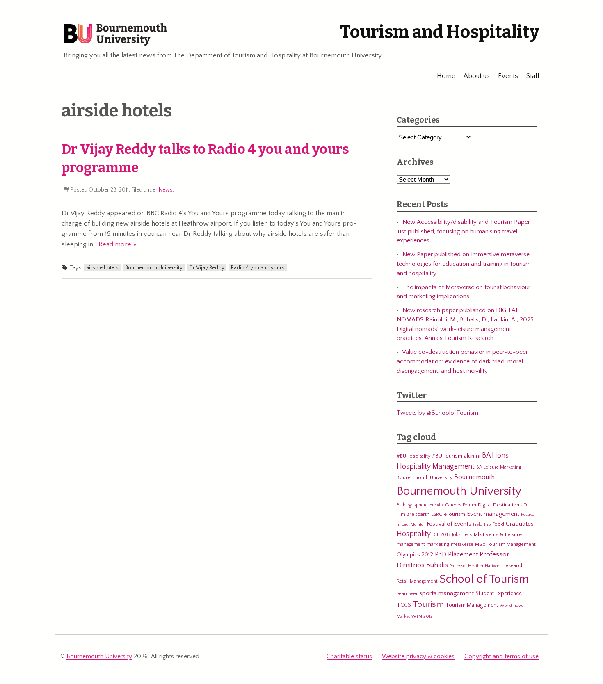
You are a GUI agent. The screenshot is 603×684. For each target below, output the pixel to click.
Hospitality (414, 534)
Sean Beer (407, 593)
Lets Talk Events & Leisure (492, 534)
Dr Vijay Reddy (206, 268)
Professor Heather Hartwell (476, 565)
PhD (440, 554)
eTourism (454, 514)
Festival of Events (449, 524)
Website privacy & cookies (418, 656)
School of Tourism (484, 579)
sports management (446, 593)
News (166, 190)
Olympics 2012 (415, 555)
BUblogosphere (412, 505)
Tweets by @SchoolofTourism (437, 412)
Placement (463, 554)
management (411, 544)
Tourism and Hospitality (439, 32)
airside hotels (102, 268)
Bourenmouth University (424, 477)
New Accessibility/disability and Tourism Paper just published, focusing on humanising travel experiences (463, 231)
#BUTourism (447, 456)
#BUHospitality (413, 456)
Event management (493, 514)
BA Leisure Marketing (498, 467)
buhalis (436, 505)
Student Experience (498, 593)
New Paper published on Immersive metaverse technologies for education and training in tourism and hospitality (464, 263)
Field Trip (482, 524)
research (513, 565)
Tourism (428, 604)
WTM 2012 (422, 616)
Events (508, 76)
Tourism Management (471, 605)
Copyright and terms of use (501, 656)
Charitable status (349, 656)
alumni (472, 456)
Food (498, 524)
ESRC (436, 514)
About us (477, 76)
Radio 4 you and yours (258, 268)
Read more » (117, 244)
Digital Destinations (500, 505)
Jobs (456, 534)
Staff (532, 76)
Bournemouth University (115, 34)
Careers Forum (460, 505)
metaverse (462, 544)
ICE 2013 (441, 534)
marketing (438, 544)
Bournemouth (474, 477)
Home (446, 76)
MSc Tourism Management (505, 544)
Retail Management (417, 581)
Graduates (520, 523)
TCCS (404, 605)
